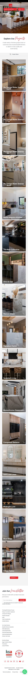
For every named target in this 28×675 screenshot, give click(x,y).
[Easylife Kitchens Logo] (14, 5)
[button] (14, 578)
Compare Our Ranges (6, 613)
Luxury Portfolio (5, 645)
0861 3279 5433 (14, 1)
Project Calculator (5, 615)
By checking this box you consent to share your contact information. (12, 603)
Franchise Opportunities (7, 632)
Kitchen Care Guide (6, 636)
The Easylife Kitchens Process (8, 610)
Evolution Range (5, 640)
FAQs (3, 617)
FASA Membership (6, 628)
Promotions (4, 643)
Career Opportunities (6, 630)
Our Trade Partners (6, 625)
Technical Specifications (7, 634)
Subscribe (22, 600)
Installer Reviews (5, 621)
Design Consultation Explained (8, 611)
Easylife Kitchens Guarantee (8, 627)
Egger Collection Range (7, 642)
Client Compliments (6, 619)
